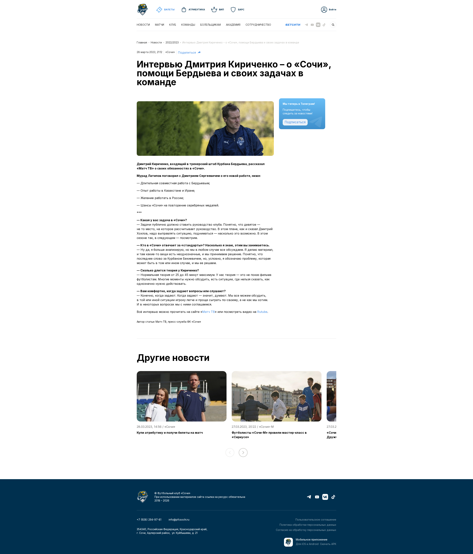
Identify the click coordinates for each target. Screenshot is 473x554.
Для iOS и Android (307, 543)
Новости (156, 42)
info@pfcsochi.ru (179, 519)
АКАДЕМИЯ (233, 24)
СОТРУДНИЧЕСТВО (258, 24)
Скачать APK (328, 543)
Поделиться (187, 52)
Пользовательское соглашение (315, 519)
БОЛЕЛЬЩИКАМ (210, 24)
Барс (241, 9)
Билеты (169, 9)
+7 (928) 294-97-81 (149, 519)
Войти (332, 9)
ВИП (221, 9)
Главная (142, 42)
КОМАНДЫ (188, 24)
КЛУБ (172, 24)
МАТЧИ (159, 24)
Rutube (262, 312)
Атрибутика (197, 9)
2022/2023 (172, 42)
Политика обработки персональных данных (308, 524)
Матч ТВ (208, 312)
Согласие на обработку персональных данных (306, 529)
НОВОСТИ (143, 24)
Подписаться (295, 122)
